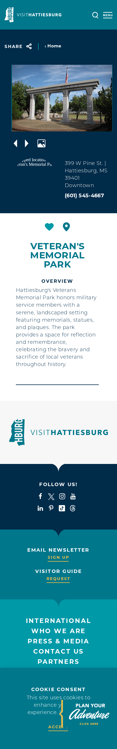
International (58, 621)
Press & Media (58, 641)
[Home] (33, 14)
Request (58, 578)
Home (54, 46)
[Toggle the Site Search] (95, 14)
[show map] (66, 226)
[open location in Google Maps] (34, 180)
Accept (58, 726)
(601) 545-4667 (84, 196)
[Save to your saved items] (49, 226)
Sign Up (58, 557)
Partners (58, 662)
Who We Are (58, 631)
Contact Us (58, 651)
